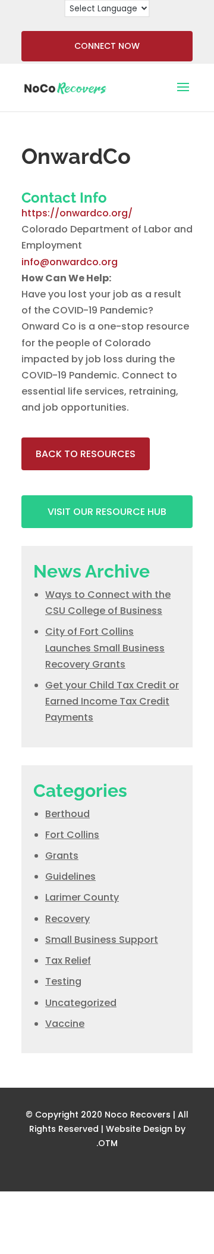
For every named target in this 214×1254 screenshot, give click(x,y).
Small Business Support (101, 939)
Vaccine (64, 1023)
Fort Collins (72, 835)
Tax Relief (68, 960)
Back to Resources (86, 454)
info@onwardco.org (69, 262)
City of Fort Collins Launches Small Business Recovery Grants (105, 648)
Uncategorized (81, 1003)
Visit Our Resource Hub (107, 512)
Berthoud (67, 814)
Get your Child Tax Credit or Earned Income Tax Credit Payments (112, 701)
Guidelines (70, 876)
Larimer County (82, 897)
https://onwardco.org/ (77, 213)
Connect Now (107, 46)
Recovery (67, 919)
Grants (61, 855)
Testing (63, 981)
